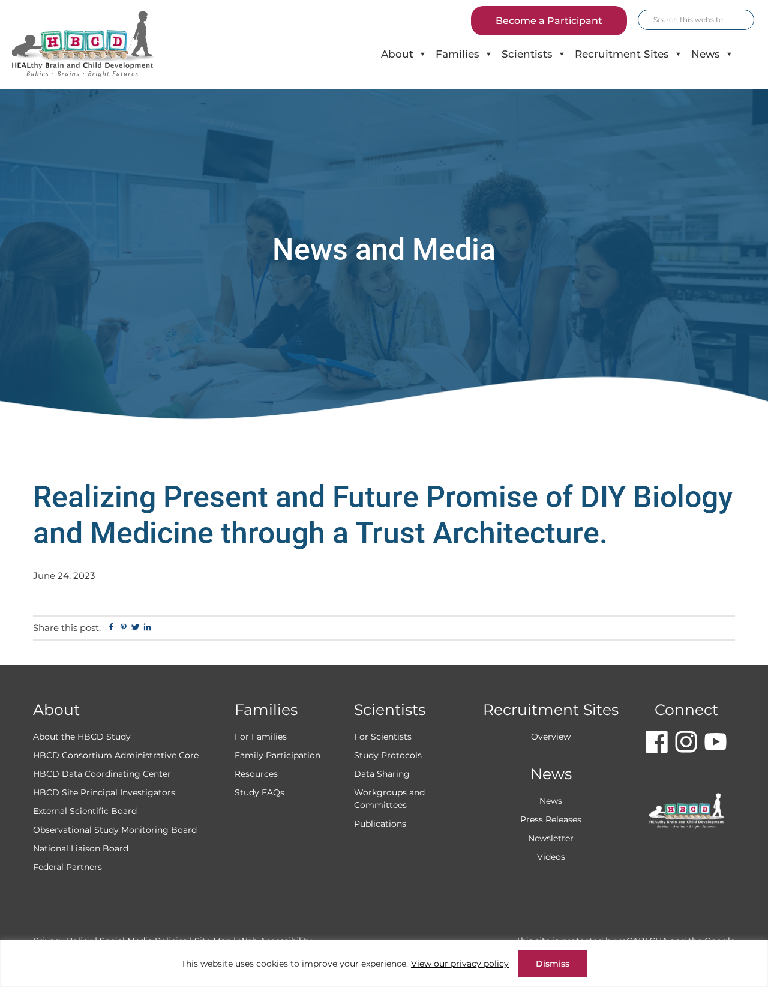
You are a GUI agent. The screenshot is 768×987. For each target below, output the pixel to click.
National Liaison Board (80, 848)
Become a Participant (549, 20)
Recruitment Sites (622, 54)
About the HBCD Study (82, 736)
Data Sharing (382, 773)
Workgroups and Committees (389, 798)
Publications (380, 823)
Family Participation (277, 755)
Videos (551, 856)
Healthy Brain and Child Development (93, 44)
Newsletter (551, 838)
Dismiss (552, 963)
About (397, 54)
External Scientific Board (85, 811)
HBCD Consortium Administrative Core (116, 755)
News (705, 54)
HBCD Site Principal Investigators (104, 792)
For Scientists (383, 736)
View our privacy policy (460, 963)
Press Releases (550, 819)
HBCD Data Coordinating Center (102, 773)
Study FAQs (259, 792)
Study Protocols (388, 755)
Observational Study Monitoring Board (115, 829)
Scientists (527, 54)
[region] (384, 963)
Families (457, 54)
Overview (551, 736)
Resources (256, 773)
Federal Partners (67, 867)
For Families (261, 736)
